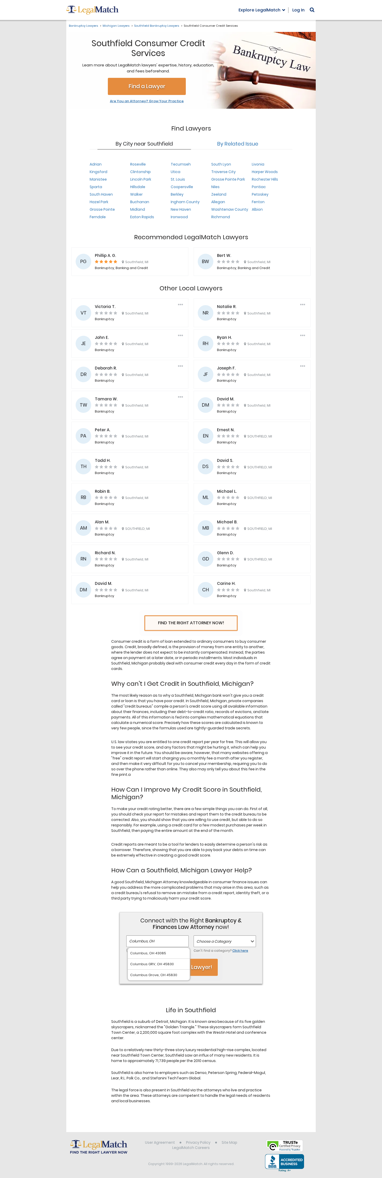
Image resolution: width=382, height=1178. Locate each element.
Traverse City (223, 171)
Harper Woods (265, 171)
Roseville (138, 164)
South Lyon (221, 164)
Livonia (258, 164)
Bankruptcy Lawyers (83, 26)
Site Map (229, 1142)
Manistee (98, 179)
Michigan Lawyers (116, 26)
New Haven (181, 209)
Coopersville (182, 186)
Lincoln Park (140, 179)
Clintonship (140, 171)
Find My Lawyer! (191, 967)
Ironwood (179, 217)
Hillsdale (137, 186)
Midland (137, 209)
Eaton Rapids (142, 217)
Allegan (218, 201)
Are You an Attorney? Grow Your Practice (147, 101)
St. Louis (178, 179)
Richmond (220, 217)
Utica (175, 171)
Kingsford (98, 171)
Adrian (96, 164)
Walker (136, 194)
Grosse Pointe (102, 209)
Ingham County (185, 201)
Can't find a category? (221, 950)
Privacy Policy (198, 1142)
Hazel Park (99, 201)
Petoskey (260, 194)
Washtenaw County (229, 209)
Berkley (177, 194)
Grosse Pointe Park (228, 179)
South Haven (101, 194)
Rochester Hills (265, 179)
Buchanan (139, 201)
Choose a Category (213, 941)
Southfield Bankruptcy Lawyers (156, 26)
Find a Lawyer (147, 86)
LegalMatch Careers (191, 1147)
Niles (215, 186)
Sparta (96, 186)
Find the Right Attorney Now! (191, 623)
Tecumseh (181, 164)
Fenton (258, 201)
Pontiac (259, 186)
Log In (298, 10)
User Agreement (160, 1142)
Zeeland (218, 194)
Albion (257, 209)
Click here (240, 950)
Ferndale (98, 217)
